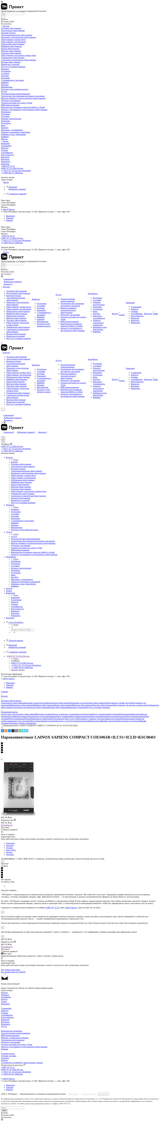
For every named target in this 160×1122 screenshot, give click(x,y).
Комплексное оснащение (11, 1031)
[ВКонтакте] (2, 730)
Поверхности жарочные (41, 719)
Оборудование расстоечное (128, 721)
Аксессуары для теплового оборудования (18, 714)
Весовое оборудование (57, 707)
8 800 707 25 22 (8, 166)
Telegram (9, 218)
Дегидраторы (113, 714)
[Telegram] (27, 730)
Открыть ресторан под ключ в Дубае (16, 1044)
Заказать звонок (17, 670)
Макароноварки (21, 716)
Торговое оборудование (102, 705)
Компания (15, 597)
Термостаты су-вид (61, 721)
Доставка (10, 854)
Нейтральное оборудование (21, 705)
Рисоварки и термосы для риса (91, 719)
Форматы (15, 509)
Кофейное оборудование (43, 705)
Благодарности (7, 1017)
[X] (13, 730)
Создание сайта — (95, 1094)
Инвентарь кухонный (76, 707)
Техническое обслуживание (13, 1040)
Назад (16, 460)
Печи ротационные (16, 719)
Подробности (6, 825)
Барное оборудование (63, 705)
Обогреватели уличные (37, 716)
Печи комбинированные (80, 716)
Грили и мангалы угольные (64, 714)
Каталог (14, 462)
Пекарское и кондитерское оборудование (87, 703)
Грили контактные (84, 714)
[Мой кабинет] (2, 413)
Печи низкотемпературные (41, 721)
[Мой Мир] (9, 730)
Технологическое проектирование (15, 1033)
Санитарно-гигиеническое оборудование (30, 707)
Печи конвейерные (99, 716)
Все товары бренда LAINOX (13, 972)
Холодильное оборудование (13, 703)
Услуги (14, 536)
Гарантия (5, 1058)
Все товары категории (10, 970)
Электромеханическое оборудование (54, 703)
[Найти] (3, 16)
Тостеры (72, 721)
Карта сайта (73, 1094)
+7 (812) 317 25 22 (16, 171)
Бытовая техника (32, 703)
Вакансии (5, 1020)
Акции (4, 1002)
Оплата (9, 852)
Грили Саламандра (100, 714)
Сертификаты (7, 1015)
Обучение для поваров (10, 1042)
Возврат (4, 1060)
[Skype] (23, 730)
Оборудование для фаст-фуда (117, 703)
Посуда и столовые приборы (98, 707)
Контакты (5, 1022)
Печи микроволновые (135, 716)
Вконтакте (10, 216)
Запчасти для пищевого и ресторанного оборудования (24, 1047)
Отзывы (9, 848)
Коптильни (137, 714)
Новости (4, 1011)
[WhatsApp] (20, 730)
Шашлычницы (94, 721)
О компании (6, 1008)
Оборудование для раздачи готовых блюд (130, 705)
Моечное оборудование (82, 705)
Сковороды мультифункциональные (119, 719)
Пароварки (52, 716)
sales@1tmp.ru (9, 209)
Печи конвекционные (116, 716)
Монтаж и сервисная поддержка (14, 1038)
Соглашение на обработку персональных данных (22, 1063)
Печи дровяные (63, 716)
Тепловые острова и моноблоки (22, 723)
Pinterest (9, 220)
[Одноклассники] (6, 730)
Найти (4, 1110)
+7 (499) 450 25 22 (12, 173)
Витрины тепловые (44, 714)
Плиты (28, 719)
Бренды (4, 999)
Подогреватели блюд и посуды (64, 719)
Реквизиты (5, 1024)
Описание (10, 843)
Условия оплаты (8, 1053)
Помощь (4, 1049)
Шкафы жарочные (108, 721)
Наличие (10, 845)
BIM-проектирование (10, 1035)
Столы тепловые (23, 721)
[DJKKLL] (18, 815)
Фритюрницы (82, 721)
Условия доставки (8, 1056)
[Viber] (16, 730)
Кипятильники (125, 714)
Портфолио (16, 561)
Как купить (11, 850)
